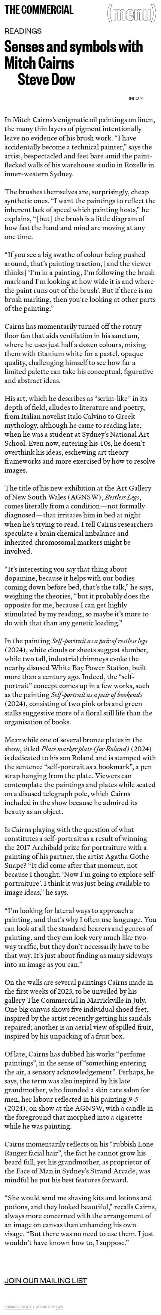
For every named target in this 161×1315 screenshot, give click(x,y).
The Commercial (39, 8)
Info (134, 98)
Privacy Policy (18, 1306)
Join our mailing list (45, 1280)
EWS (59, 1306)
